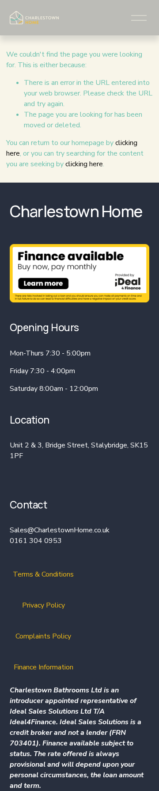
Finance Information (43, 667)
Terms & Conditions (43, 574)
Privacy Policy (43, 605)
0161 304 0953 (36, 541)
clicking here (84, 164)
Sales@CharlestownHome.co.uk (60, 530)
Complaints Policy (43, 636)
